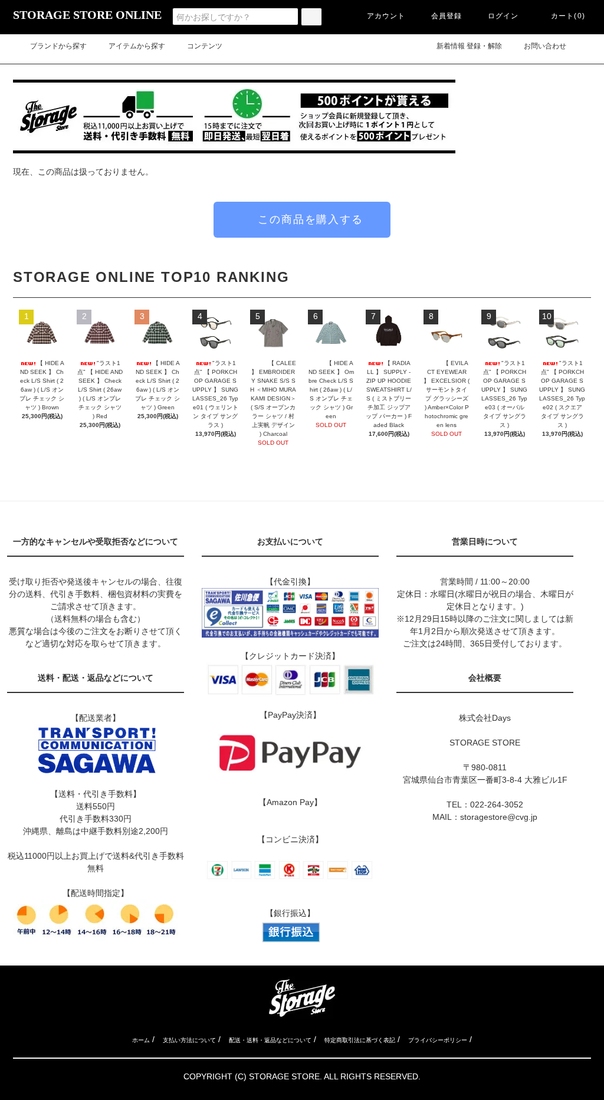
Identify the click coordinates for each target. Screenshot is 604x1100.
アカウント (386, 16)
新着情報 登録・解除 (469, 46)
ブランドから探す (58, 46)
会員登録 (446, 16)
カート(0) (568, 16)
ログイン (503, 16)
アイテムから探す (137, 46)
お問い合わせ (552, 46)
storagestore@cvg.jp (498, 817)
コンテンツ (204, 46)
